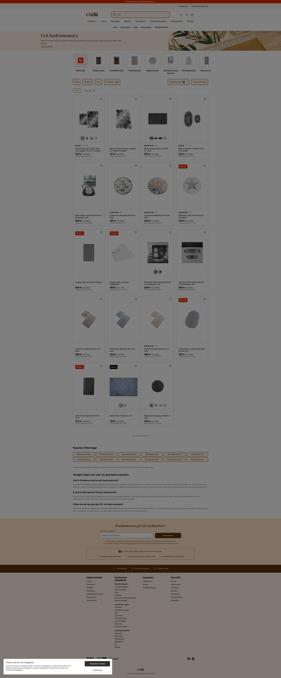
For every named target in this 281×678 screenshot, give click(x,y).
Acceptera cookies (97, 664)
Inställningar (97, 670)
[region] (58, 666)
